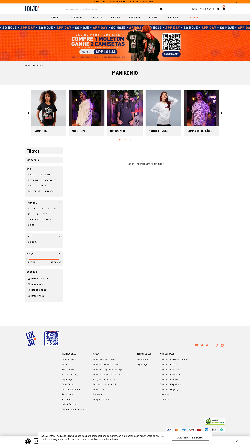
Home (65, 364)
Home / (28, 65)
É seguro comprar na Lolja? (105, 379)
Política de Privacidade (106, 439)
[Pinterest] (206, 345)
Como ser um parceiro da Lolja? (108, 369)
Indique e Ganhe (101, 399)
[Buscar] (161, 9)
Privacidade (67, 394)
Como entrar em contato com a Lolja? (110, 374)
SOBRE (194, 9)
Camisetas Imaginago (169, 389)
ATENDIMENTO (207, 9)
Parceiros (66, 399)
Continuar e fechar (190, 437)
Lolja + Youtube (69, 404)
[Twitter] (201, 345)
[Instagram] (222, 345)
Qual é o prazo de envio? (104, 384)
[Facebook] (212, 345)
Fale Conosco (68, 369)
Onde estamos (69, 359)
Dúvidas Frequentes (71, 389)
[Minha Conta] (218, 9)
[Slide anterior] (28, 113)
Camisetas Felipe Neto (170, 384)
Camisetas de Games (170, 369)
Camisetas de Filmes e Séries (174, 359)
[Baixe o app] (52, 339)
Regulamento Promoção (73, 409)
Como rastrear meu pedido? (106, 364)
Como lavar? (98, 389)
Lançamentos (166, 399)
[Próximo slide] (222, 113)
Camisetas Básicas (168, 364)
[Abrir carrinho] (224, 9)
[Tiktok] (217, 345)
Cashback (97, 394)
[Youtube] (196, 345)
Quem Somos (68, 384)
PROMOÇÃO (194, 17)
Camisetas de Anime (169, 379)
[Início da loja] (32, 9)
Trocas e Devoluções (72, 374)
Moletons (164, 394)
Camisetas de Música (170, 374)
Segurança (67, 379)
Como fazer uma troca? (104, 359)
